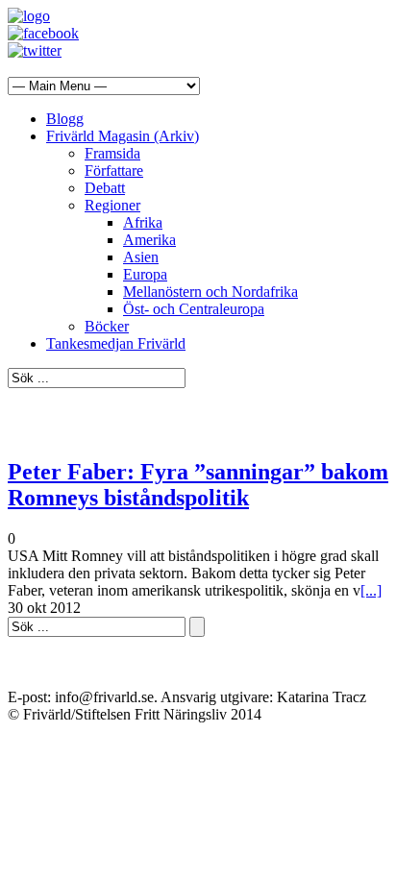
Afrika (142, 222)
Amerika (149, 240)
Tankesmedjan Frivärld (116, 343)
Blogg (65, 118)
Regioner (112, 205)
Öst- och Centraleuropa (193, 309)
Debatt (105, 188)
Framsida (112, 153)
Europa (145, 274)
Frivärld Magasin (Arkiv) (122, 136)
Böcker (107, 326)
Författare (114, 170)
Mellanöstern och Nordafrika (210, 291)
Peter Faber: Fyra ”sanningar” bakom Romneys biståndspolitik (198, 484)
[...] (371, 590)
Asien (141, 257)
